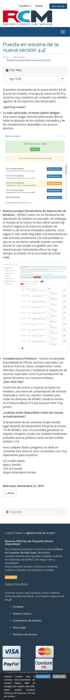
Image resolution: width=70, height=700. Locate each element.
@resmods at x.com (40, 533)
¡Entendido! (43, 676)
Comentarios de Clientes (27, 620)
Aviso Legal (19, 627)
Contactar (18, 606)
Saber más (59, 676)
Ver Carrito (58, 6)
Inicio (6, 57)
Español (24, 6)
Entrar (39, 6)
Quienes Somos (22, 613)
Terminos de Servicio (25, 634)
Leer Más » (11, 577)
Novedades (19, 57)
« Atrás (9, 493)
